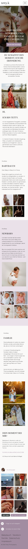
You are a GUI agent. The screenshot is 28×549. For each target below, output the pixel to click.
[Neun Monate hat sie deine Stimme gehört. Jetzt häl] (7, 506)
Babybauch (6, 535)
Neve (5, 547)
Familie (4, 538)
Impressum (6, 541)
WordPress (21, 547)
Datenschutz (14, 538)
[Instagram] (2, 523)
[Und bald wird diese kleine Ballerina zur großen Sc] (20, 506)
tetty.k (5, 3)
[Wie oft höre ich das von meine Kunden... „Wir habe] (20, 480)
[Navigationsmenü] (25, 3)
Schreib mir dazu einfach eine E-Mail (13, 452)
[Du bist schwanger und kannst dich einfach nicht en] (20, 493)
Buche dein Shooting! (14, 44)
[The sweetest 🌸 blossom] (7, 493)
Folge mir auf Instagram (13, 523)
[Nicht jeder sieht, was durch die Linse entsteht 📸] (7, 480)
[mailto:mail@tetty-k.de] (2, 529)
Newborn (17, 535)
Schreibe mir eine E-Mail (13, 529)
